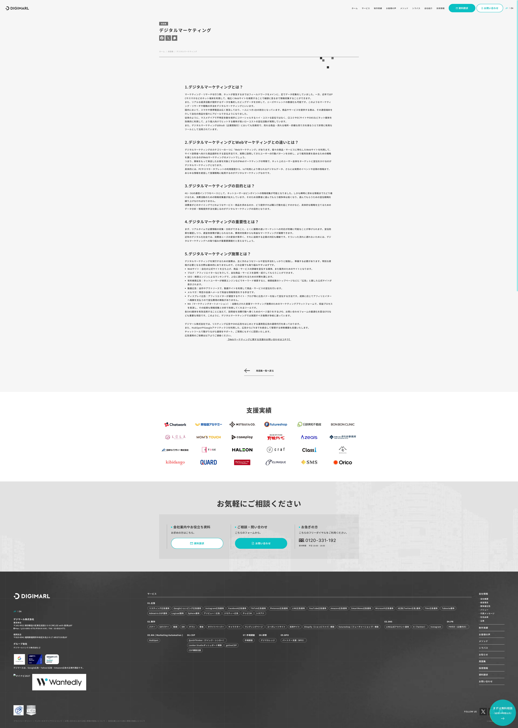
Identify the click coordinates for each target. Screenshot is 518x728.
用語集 (170, 51)
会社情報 (483, 593)
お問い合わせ (486, 681)
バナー (152, 626)
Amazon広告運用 (339, 608)
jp (506, 8)
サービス (366, 8)
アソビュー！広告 (212, 613)
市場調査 (249, 640)
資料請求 (483, 674)
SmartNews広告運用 (361, 608)
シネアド (260, 613)
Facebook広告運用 (237, 608)
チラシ (192, 626)
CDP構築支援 (195, 650)
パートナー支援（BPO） (293, 640)
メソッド (404, 8)
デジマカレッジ (268, 640)
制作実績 (378, 8)
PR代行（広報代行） (458, 626)
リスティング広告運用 (159, 608)
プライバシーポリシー (22, 721)
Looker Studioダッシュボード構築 (205, 645)
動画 (175, 626)
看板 (202, 626)
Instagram (436, 626)
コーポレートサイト (276, 626)
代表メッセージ (487, 613)
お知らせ (483, 654)
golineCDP (231, 645)
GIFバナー (164, 626)
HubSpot (153, 640)
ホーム (355, 8)
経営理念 (484, 602)
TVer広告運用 (431, 608)
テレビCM (247, 613)
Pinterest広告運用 (279, 608)
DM (183, 626)
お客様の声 (391, 8)
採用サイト (295, 626)
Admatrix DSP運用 (158, 613)
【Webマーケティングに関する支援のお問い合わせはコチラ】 (259, 339)
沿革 (482, 620)
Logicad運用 (178, 613)
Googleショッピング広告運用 (187, 608)
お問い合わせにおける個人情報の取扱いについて (85, 721)
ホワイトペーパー (216, 626)
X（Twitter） (419, 626)
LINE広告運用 (298, 608)
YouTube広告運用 (317, 608)
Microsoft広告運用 (384, 608)
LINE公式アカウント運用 (397, 626)
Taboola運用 (448, 608)
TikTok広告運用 (258, 608)
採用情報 (441, 8)
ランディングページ (254, 626)
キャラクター (234, 626)
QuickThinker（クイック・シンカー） (207, 640)
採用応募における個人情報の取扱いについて (126, 721)
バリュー (484, 609)
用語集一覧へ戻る (265, 370)
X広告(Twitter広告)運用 (409, 608)
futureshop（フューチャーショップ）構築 (359, 626)
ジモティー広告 (231, 613)
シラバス (416, 8)
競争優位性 (485, 606)
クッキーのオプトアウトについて (48, 721)
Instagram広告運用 (214, 608)
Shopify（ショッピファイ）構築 (319, 626)
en (512, 8)
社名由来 (484, 617)
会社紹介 (428, 8)
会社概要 (484, 598)
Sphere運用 (194, 613)
